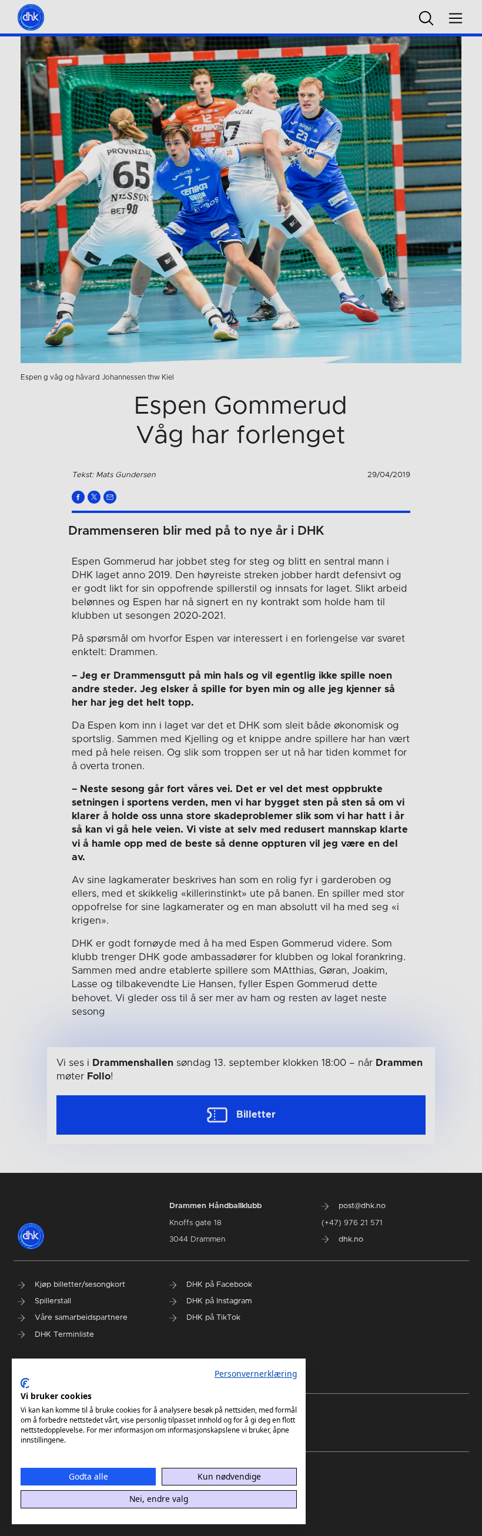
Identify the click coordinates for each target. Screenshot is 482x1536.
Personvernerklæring (256, 1373)
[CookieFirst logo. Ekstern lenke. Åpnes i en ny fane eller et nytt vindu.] (25, 1383)
